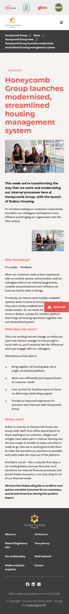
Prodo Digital (34, 605)
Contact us (41, 534)
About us (10, 534)
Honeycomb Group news (19, 39)
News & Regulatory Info (16, 545)
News (37, 35)
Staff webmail (42, 556)
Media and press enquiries (14, 567)
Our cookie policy (15, 556)
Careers (39, 565)
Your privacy (41, 543)
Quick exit (59, 307)
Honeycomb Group (16, 35)
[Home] (12, 23)
